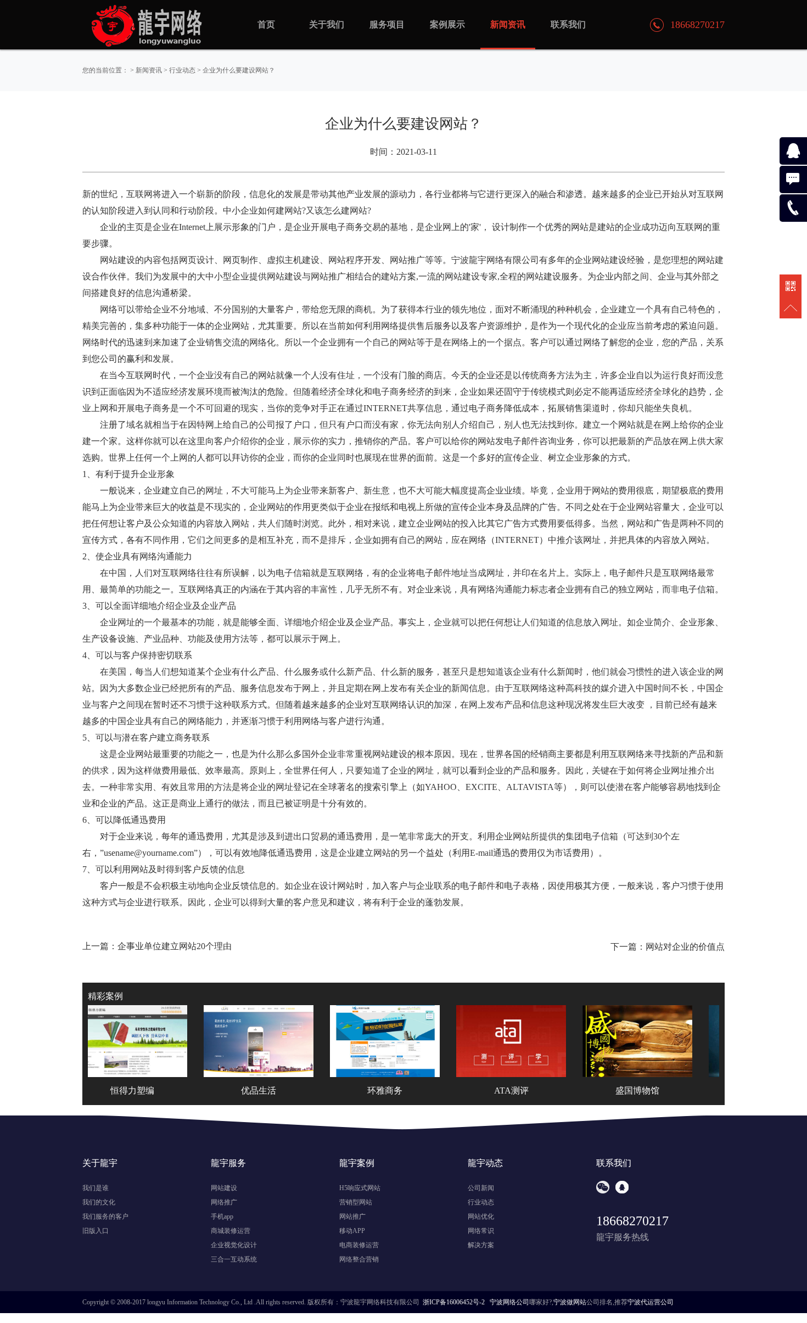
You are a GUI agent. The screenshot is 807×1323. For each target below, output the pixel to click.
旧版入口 (95, 1231)
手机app (222, 1216)
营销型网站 (355, 1202)
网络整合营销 (359, 1259)
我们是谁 (95, 1188)
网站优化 (481, 1216)
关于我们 (326, 24)
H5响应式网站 (359, 1188)
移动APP (352, 1231)
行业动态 (182, 70)
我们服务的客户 (105, 1216)
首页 (266, 24)
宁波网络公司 (509, 1302)
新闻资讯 (149, 70)
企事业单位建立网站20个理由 (174, 946)
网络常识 (481, 1231)
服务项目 (387, 24)
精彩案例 (105, 996)
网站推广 (352, 1216)
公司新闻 (481, 1188)
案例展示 (447, 24)
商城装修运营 (230, 1231)
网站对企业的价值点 (685, 946)
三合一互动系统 (234, 1259)
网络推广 (224, 1202)
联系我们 (568, 24)
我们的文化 (98, 1202)
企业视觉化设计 (234, 1245)
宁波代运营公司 (650, 1302)
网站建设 (224, 1188)
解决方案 (481, 1245)
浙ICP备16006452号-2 (454, 1302)
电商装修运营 (359, 1245)
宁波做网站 (569, 1302)
